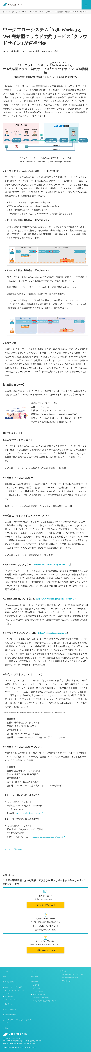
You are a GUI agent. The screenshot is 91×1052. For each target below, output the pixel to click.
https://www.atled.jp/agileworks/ (50, 564)
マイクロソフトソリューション (15, 990)
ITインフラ (8, 993)
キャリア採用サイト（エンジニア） (72, 974)
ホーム (5, 12)
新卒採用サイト (67, 981)
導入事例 (34, 976)
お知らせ (14, 12)
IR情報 (5, 1028)
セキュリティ (9, 996)
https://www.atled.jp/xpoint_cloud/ (54, 598)
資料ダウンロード (9, 1009)
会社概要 (36, 985)
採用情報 (63, 971)
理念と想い (36, 988)
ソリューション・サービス (12, 987)
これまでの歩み (38, 991)
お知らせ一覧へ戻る (13, 849)
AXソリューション (11, 1000)
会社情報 (34, 981)
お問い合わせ (8, 1004)
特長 (4, 976)
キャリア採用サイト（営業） (70, 978)
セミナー (34, 971)
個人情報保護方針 (9, 1014)
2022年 (24, 12)
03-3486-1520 (11, 1043)
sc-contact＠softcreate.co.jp (29, 812)
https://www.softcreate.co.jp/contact (48, 836)
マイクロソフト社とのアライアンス (44, 1001)
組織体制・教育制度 (39, 994)
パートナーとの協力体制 (41, 998)
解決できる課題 (8, 981)
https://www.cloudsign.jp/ (51, 632)
